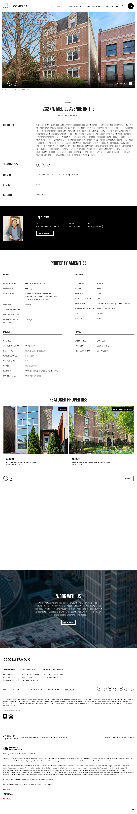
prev (9, 83)
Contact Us (69, 689)
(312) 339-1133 (113, 6)
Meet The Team (94, 6)
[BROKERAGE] (132, 689)
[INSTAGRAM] (105, 689)
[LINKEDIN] (110, 689)
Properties (56, 6)
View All (128, 479)
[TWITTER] (115, 689)
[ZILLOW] (126, 689)
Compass (50, 699)
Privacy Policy (128, 737)
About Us (16, 689)
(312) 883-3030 (12, 674)
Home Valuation (53, 689)
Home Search (74, 6)
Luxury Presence (60, 737)
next (15, 83)
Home (5, 689)
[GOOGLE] (121, 689)
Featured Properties (34, 689)
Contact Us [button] (68, 622)
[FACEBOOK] (99, 689)
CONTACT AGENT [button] (45, 233)
